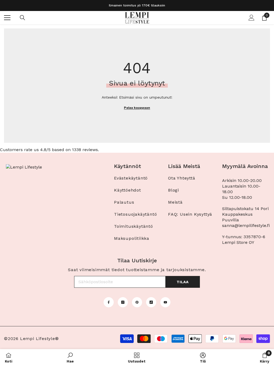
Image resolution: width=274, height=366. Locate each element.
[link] (70, 357)
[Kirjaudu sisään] (251, 18)
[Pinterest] (137, 302)
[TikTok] (151, 302)
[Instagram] (123, 302)
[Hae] (22, 17)
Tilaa (183, 282)
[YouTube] (165, 302)
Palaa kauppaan (137, 108)
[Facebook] (109, 302)
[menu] (7, 17)
